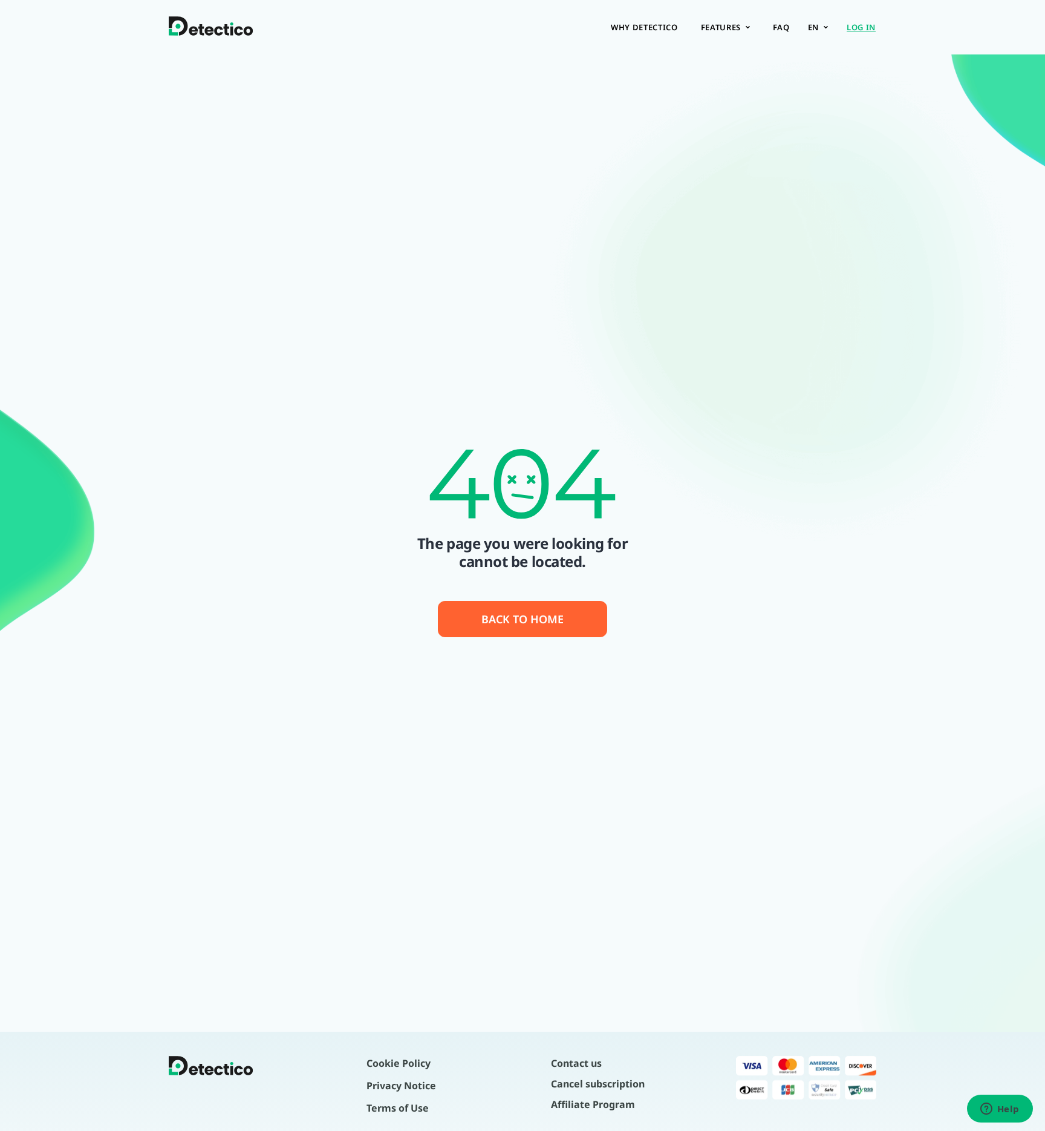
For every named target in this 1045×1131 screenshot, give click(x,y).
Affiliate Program (593, 1104)
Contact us (576, 1063)
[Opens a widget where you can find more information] (999, 1110)
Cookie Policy (398, 1063)
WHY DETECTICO (644, 27)
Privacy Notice (401, 1085)
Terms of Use (397, 1108)
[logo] (211, 27)
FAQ (781, 27)
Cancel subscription (598, 1083)
